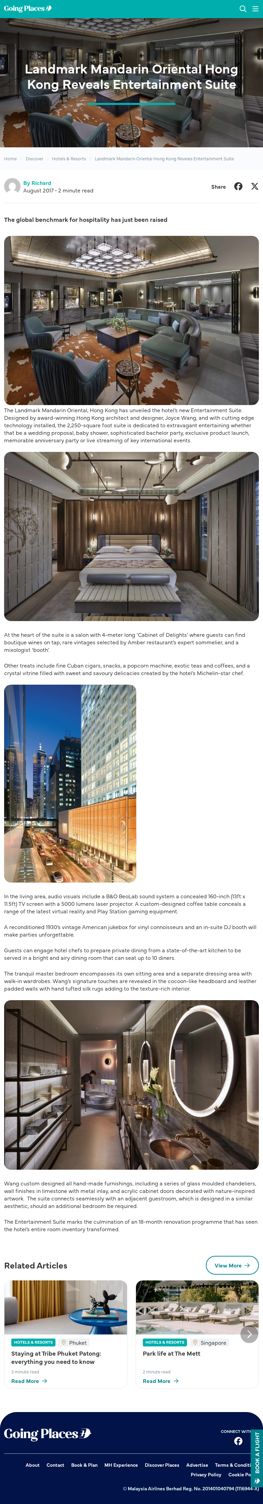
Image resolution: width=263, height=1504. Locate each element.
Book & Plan (84, 1464)
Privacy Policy (206, 1474)
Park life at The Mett (171, 1353)
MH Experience (121, 1464)
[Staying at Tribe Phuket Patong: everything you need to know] (65, 1307)
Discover (34, 158)
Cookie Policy (243, 1474)
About (33, 1464)
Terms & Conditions (237, 1464)
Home (10, 158)
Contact (55, 1464)
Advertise (197, 1464)
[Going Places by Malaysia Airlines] (28, 9)
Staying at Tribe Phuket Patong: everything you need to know (56, 1357)
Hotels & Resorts (69, 158)
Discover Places (162, 1464)
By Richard (37, 182)
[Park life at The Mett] (197, 1307)
